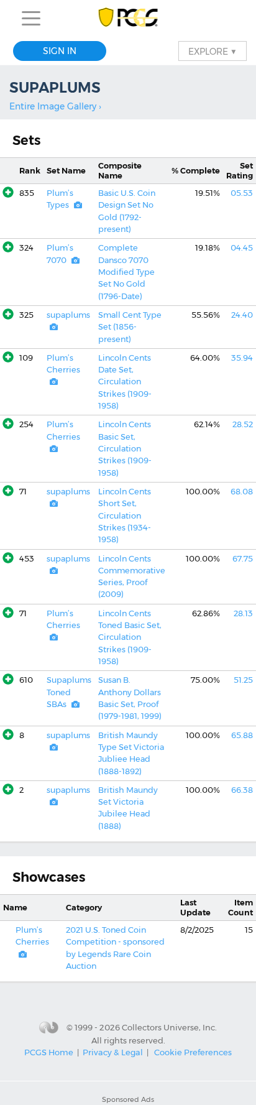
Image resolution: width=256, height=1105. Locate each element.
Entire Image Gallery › (55, 106)
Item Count (240, 907)
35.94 (242, 358)
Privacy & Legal (113, 1052)
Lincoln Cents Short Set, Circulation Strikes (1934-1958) (124, 515)
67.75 (242, 558)
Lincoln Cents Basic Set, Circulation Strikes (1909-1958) (125, 448)
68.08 (242, 491)
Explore (212, 51)
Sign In (59, 51)
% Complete (195, 170)
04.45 (242, 247)
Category (84, 907)
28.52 (242, 424)
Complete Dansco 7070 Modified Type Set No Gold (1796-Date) (126, 271)
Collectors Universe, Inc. (169, 1027)
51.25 (243, 680)
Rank (29, 170)
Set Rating (239, 170)
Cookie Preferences (193, 1052)
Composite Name (120, 170)
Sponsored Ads (128, 1099)
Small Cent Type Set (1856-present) (130, 327)
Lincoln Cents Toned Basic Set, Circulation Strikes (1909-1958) (130, 637)
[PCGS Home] (128, 18)
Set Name (66, 170)
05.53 (242, 193)
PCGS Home (48, 1052)
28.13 (243, 613)
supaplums (68, 315)
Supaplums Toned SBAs (69, 692)
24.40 (242, 315)
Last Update (195, 907)
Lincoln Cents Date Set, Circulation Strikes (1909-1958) (125, 381)
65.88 (242, 735)
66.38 (242, 790)
